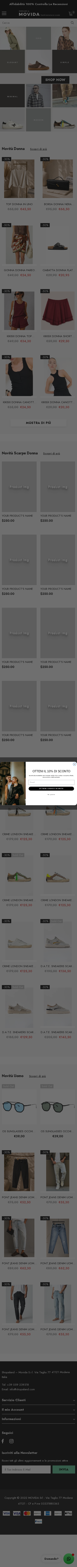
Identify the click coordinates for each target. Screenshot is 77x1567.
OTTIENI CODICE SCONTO (51, 788)
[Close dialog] (74, 764)
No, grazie (51, 794)
